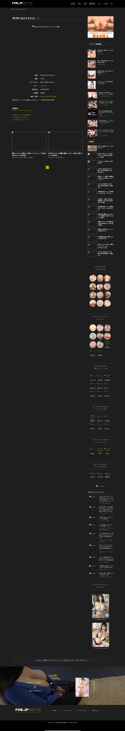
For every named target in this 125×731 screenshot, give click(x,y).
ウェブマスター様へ (82, 710)
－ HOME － (54, 710)
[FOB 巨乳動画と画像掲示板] (22, 3)
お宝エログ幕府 (103, 135)
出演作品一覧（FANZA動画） (23, 115)
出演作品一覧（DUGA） (21, 117)
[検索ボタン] (112, 3)
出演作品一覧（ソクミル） (22, 119)
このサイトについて (67, 710)
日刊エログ (102, 124)
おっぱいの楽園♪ (104, 104)
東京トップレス (103, 116)
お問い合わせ (95, 710)
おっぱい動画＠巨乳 (105, 96)
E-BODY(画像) (52, 96)
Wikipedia (43, 96)
